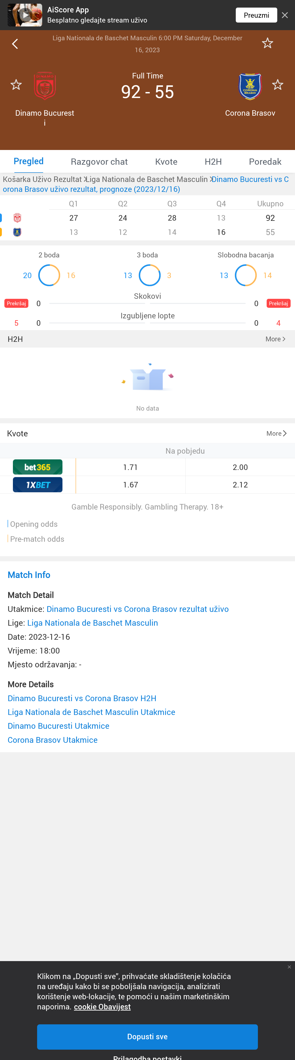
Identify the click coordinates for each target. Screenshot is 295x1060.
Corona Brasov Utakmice (53, 740)
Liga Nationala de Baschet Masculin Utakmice (91, 712)
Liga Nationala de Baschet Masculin (92, 622)
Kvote (17, 433)
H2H (15, 339)
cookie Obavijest (102, 1006)
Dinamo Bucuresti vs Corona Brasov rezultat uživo (138, 609)
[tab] (28, 161)
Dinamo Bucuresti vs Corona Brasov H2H (82, 698)
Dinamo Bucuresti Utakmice (58, 725)
